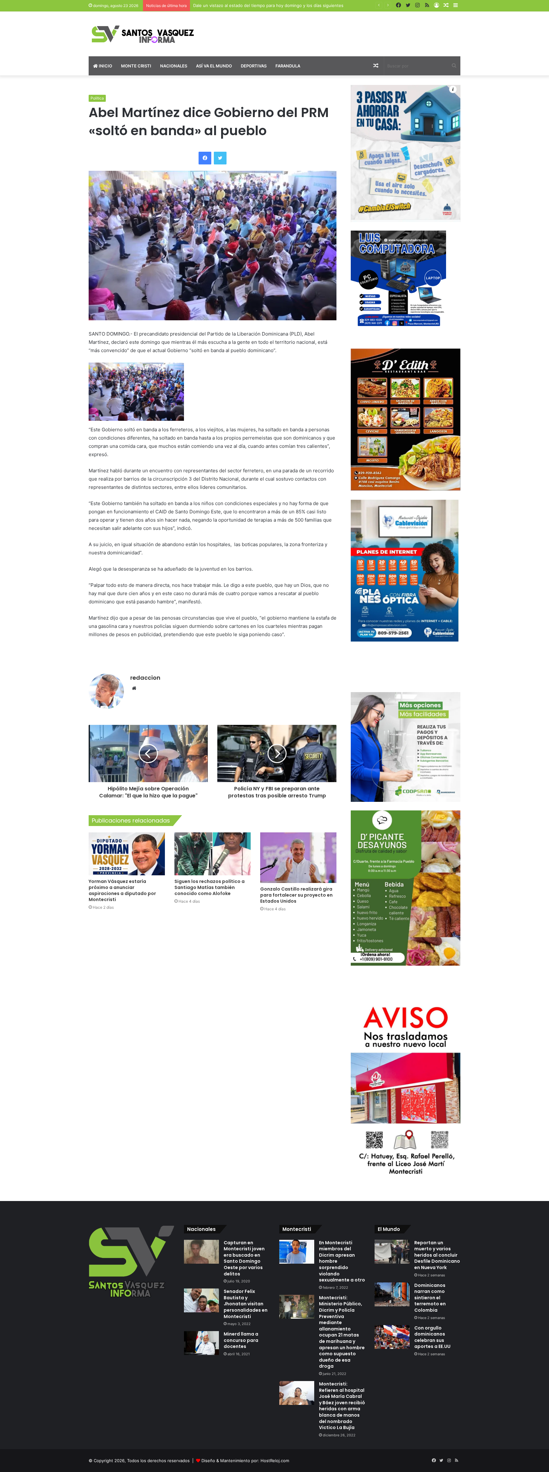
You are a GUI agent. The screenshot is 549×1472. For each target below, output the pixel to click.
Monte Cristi (136, 65)
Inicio (105, 65)
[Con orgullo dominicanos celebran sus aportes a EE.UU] (392, 1337)
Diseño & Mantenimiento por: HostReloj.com (245, 1460)
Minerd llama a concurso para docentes (241, 1340)
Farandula (287, 65)
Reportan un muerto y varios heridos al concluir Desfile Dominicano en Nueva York (437, 1255)
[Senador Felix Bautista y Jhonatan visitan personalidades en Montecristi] (201, 1300)
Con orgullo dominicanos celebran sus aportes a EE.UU (432, 1337)
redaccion (145, 678)
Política (97, 98)
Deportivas (254, 65)
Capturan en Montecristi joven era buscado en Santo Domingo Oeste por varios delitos (244, 1258)
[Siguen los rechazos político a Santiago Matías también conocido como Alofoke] (212, 853)
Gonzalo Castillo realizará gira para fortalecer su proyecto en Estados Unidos (296, 895)
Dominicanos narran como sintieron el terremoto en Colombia (430, 1297)
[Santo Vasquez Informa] (147, 34)
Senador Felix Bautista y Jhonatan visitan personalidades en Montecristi (246, 1303)
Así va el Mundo (214, 65)
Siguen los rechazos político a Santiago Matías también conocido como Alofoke (209, 887)
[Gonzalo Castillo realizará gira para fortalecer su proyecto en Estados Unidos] (298, 857)
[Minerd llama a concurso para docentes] (201, 1343)
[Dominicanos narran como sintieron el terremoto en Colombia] (392, 1294)
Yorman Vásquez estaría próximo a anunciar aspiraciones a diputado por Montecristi (122, 890)
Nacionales (173, 65)
